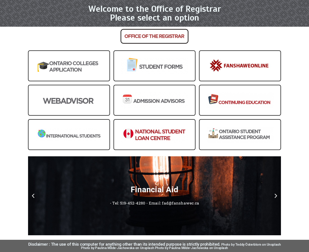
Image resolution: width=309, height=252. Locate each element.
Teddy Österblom (248, 244)
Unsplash (274, 244)
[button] (33, 196)
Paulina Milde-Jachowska (114, 248)
